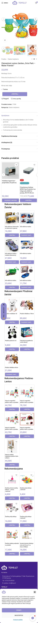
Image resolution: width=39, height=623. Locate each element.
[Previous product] (32, 59)
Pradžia (3, 59)
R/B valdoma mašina (25, 226)
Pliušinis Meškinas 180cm (27, 313)
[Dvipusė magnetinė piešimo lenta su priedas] (12, 419)
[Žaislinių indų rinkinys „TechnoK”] (27, 479)
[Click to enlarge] (5, 40)
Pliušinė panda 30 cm (10, 340)
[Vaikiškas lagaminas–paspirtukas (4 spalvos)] (10, 170)
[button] (35, 592)
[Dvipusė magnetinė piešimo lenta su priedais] (12, 392)
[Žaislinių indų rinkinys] (12, 508)
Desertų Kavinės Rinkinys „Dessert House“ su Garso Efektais (26, 545)
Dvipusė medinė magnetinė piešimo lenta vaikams (11, 456)
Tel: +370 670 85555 (8, 580)
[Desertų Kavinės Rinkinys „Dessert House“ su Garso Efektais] (27, 535)
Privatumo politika (18, 619)
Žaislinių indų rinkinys (10, 516)
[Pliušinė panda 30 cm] (12, 332)
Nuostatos (19, 615)
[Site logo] (19, 3)
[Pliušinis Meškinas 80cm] (12, 359)
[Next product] (36, 59)
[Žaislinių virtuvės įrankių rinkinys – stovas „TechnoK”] (12, 479)
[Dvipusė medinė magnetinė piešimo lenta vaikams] (12, 446)
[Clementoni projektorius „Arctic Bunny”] (27, 332)
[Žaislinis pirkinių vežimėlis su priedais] (12, 535)
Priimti (18, 610)
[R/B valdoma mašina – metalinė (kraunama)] (12, 245)
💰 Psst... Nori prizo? (3, 313)
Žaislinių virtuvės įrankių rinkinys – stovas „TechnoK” (11, 489)
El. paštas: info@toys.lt (9, 583)
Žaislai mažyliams (13, 59)
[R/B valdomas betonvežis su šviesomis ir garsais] (12, 218)
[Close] (4, 304)
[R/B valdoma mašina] (27, 218)
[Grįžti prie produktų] (34, 59)
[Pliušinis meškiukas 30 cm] (12, 305)
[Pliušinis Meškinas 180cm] (27, 305)
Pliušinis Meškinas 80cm (11, 367)
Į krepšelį (14, 94)
